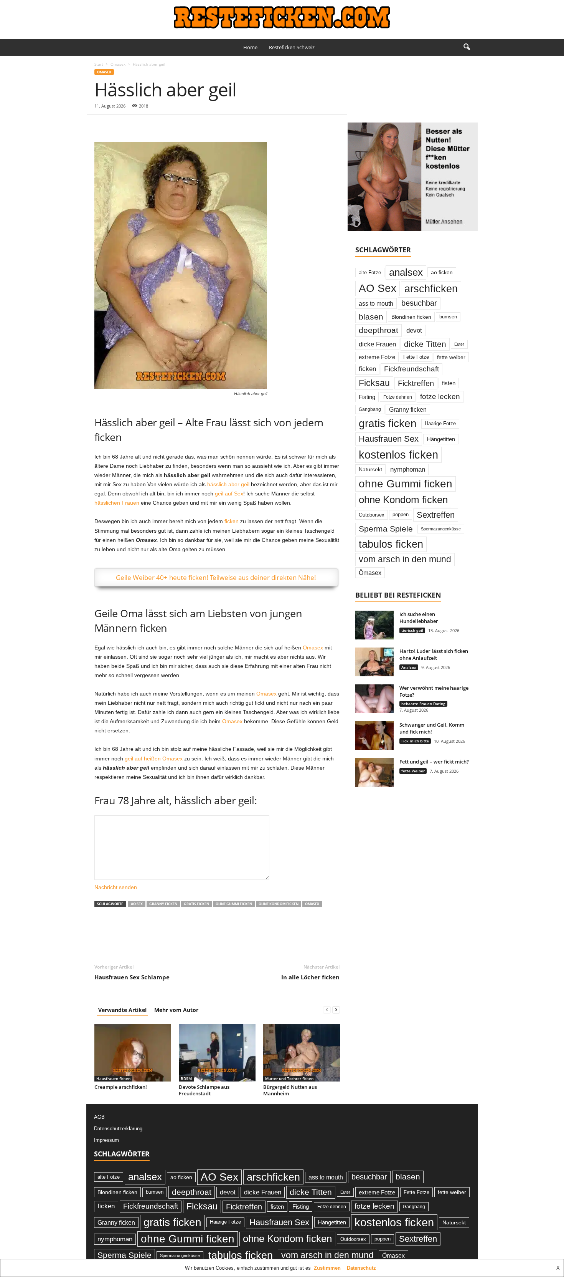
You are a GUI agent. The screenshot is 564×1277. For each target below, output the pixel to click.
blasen (371, 316)
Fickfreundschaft (411, 369)
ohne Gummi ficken (234, 903)
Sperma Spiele (386, 528)
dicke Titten (425, 344)
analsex (406, 272)
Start (98, 64)
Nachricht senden (115, 887)
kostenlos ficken (398, 454)
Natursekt (370, 469)
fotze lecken (440, 397)
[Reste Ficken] (282, 17)
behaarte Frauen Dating (423, 703)
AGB (99, 1117)
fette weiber (451, 357)
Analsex (408, 667)
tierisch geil (412, 630)
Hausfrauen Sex (389, 439)
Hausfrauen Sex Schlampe (132, 977)
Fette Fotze (416, 357)
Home (250, 47)
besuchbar (419, 303)
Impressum (106, 1140)
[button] (466, 47)
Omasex (117, 64)
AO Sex (137, 903)
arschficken (431, 289)
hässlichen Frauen (116, 503)
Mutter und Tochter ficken (289, 1078)
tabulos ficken (391, 544)
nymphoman (407, 469)
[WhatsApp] (155, 126)
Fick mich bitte (415, 741)
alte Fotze (370, 272)
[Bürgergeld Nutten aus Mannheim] (301, 1053)
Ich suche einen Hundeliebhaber (418, 617)
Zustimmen (327, 1268)
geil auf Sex (229, 493)
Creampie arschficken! (120, 1086)
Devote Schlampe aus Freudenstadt (204, 1090)
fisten (448, 383)
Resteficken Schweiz (292, 47)
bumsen (448, 317)
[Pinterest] (137, 126)
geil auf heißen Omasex (154, 758)
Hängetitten (441, 439)
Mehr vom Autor (176, 1010)
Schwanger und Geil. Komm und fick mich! (431, 728)
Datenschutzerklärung (118, 1128)
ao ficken (442, 272)
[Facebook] (102, 126)
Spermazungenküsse (441, 529)
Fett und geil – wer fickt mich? (434, 761)
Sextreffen (436, 515)
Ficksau (374, 383)
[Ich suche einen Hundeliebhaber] (374, 625)
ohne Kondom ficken (278, 903)
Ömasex (312, 903)
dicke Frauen (377, 344)
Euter (459, 344)
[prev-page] (327, 1010)
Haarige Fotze (440, 423)
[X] (119, 126)
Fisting (367, 397)
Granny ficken (163, 903)
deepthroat (378, 330)
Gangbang (370, 409)
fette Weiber (413, 770)
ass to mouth (376, 303)
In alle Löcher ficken (310, 977)
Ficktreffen (416, 383)
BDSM (186, 1078)
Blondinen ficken (411, 317)
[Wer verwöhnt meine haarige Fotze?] (374, 698)
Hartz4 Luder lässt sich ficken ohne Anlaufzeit (433, 654)
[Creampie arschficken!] (132, 1053)
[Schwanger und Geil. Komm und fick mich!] (374, 735)
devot (414, 330)
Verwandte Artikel (122, 1010)
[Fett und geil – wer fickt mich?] (374, 772)
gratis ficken (196, 903)
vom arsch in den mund (405, 559)
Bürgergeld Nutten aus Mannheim (290, 1090)
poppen (400, 514)
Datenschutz (361, 1268)
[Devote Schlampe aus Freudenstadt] (217, 1053)
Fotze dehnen (397, 397)
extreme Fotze (377, 357)
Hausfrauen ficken (113, 1078)
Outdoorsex (371, 515)
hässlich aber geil (228, 484)
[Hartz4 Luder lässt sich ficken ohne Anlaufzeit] (374, 662)
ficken (231, 521)
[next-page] (336, 1010)
